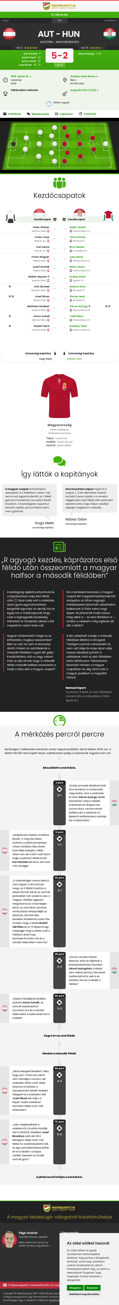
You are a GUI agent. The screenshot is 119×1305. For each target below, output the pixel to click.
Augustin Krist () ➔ (84, 90)
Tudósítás (90, 114)
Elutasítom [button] (92, 1287)
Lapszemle (66, 114)
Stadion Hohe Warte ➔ (84, 76)
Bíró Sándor (77, 247)
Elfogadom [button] (75, 1287)
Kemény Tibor (78, 326)
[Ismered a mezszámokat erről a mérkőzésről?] (13, 144)
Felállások (14, 114)
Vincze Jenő (77, 296)
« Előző (5, 20)
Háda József (78, 227)
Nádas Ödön (74, 359)
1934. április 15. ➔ (21, 76)
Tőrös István (77, 237)
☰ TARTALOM (59, 15)
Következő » (111, 20)
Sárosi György (79, 306)
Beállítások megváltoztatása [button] (84, 1294)
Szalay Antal (77, 276)
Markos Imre (77, 286)
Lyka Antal (76, 257)
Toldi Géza (76, 316)
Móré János (77, 267)
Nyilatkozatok (40, 114)
